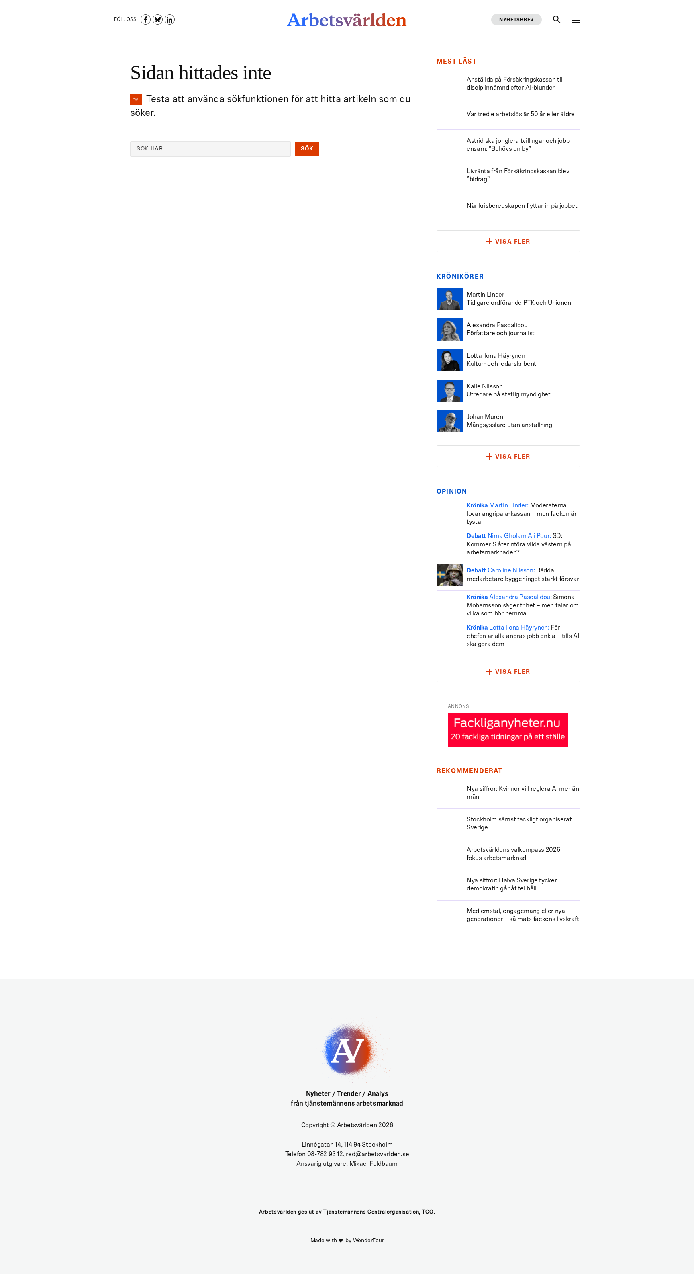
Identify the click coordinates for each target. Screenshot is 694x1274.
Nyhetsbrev (516, 20)
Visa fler (513, 242)
